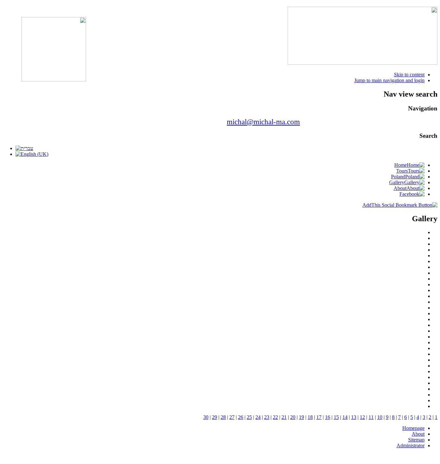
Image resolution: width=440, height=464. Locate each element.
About (418, 434)
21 (284, 417)
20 (292, 417)
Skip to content (409, 74)
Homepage (413, 428)
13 (353, 417)
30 (205, 417)
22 (275, 417)
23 (266, 417)
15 (336, 417)
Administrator (411, 445)
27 (231, 417)
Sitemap (416, 439)
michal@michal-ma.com (263, 122)
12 (362, 417)
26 (240, 417)
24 (258, 417)
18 (310, 417)
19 (301, 417)
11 (371, 417)
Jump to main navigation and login (389, 80)
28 (223, 417)
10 (379, 417)
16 (327, 417)
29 (214, 417)
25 (249, 417)
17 (318, 417)
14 (345, 417)
